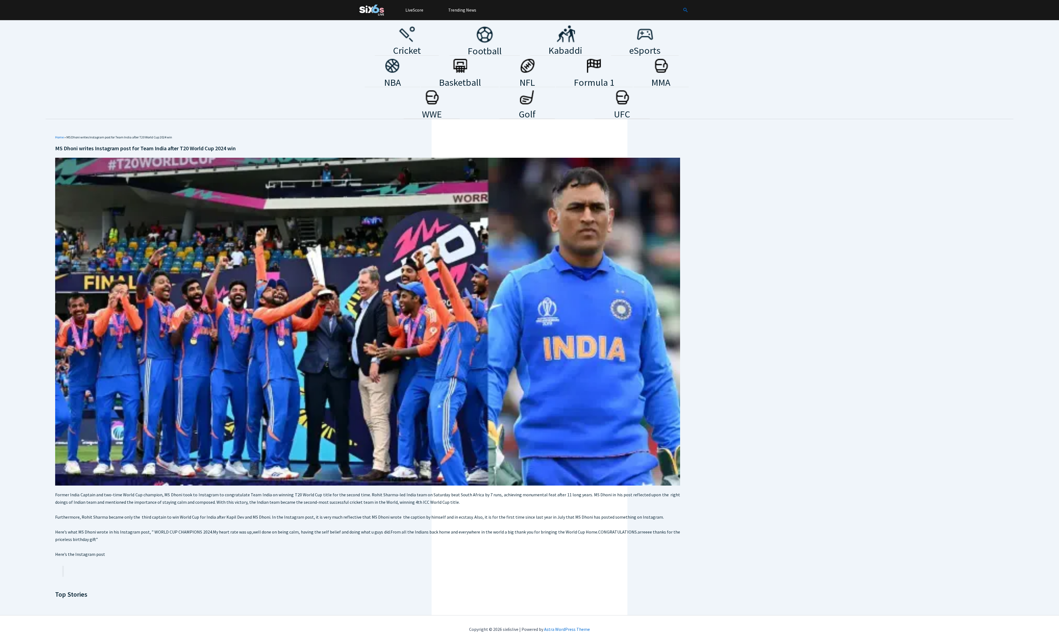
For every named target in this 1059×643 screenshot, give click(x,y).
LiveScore (414, 10)
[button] (685, 10)
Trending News (461, 10)
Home (59, 137)
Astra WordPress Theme (567, 629)
